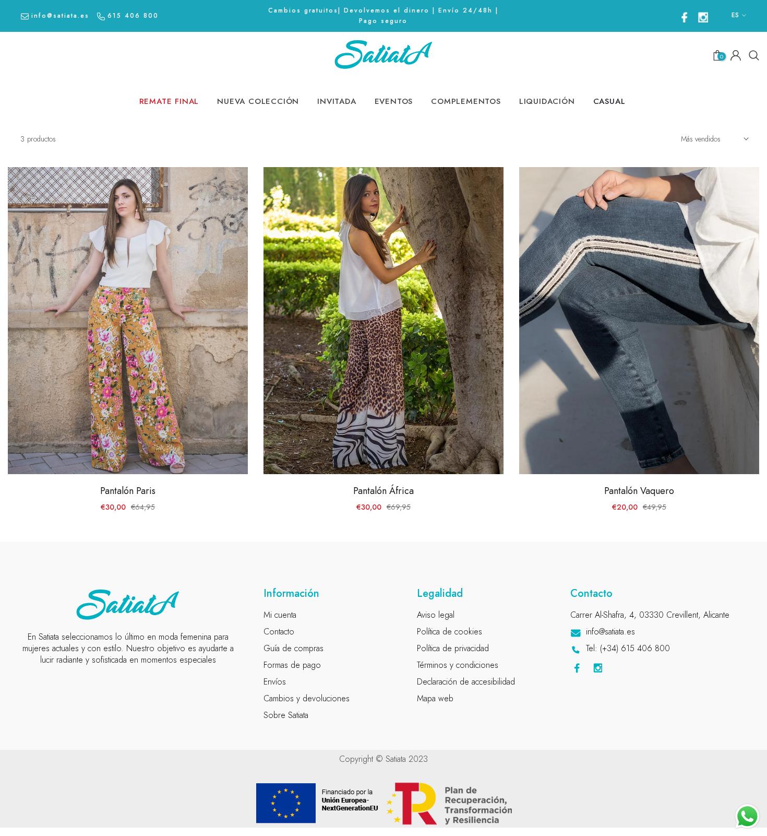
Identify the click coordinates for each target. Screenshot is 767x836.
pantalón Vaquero (639, 491)
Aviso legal (435, 615)
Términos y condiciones (457, 665)
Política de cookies (449, 632)
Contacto (278, 632)
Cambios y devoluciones (306, 698)
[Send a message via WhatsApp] (747, 816)
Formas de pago (292, 665)
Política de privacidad (453, 648)
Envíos (274, 682)
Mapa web (435, 698)
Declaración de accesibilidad (466, 682)
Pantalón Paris (127, 491)
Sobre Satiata (285, 715)
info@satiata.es (60, 15)
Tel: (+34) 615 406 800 (628, 648)
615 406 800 (133, 15)
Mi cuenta (279, 615)
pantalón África (383, 491)
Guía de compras (293, 648)
